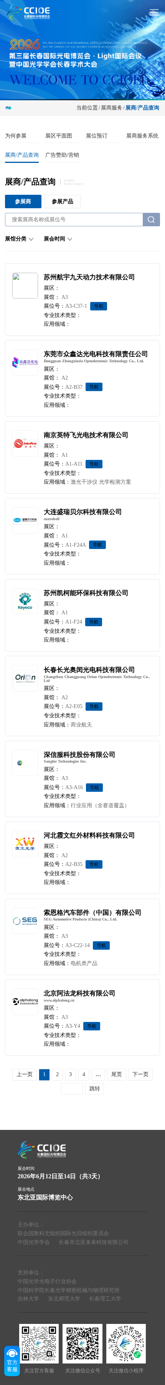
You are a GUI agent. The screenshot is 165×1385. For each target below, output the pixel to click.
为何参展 (15, 136)
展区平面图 (58, 136)
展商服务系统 (142, 136)
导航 (98, 306)
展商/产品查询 (22, 155)
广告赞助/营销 (62, 155)
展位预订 (96, 136)
